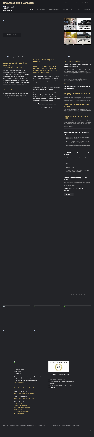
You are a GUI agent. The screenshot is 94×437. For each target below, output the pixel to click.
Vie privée (5, 425)
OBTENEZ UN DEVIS (12, 34)
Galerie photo (67, 2)
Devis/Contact (87, 9)
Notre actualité (74, 2)
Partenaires (60, 2)
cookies (78, 425)
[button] (16, 316)
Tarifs (78, 9)
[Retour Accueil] (10, 9)
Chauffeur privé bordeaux (68, 425)
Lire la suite (69, 194)
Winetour (65, 9)
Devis (65, 83)
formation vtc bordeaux (54, 425)
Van (72, 9)
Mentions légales (14, 425)
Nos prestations (41, 9)
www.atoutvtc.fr (19, 382)
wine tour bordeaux (19, 413)
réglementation (42, 425)
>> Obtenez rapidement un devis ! (11, 90)
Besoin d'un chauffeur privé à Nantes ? (24, 388)
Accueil (32, 9)
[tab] (71, 294)
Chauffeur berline (54, 9)
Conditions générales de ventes (28, 425)
